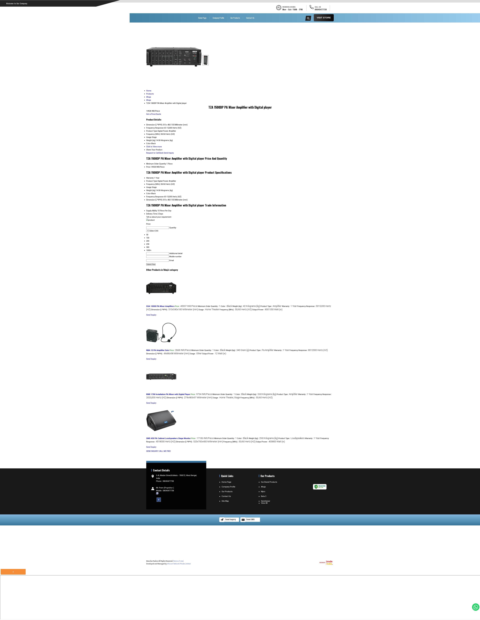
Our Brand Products (269, 482)
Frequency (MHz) (153, 184)
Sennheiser (265, 501)
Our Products (235, 17)
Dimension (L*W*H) (154, 200)
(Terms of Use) (178, 561)
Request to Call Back (154, 153)
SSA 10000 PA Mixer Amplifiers (160, 306)
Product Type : (270, 306)
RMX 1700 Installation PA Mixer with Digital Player (168, 394)
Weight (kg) (151, 190)
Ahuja (263, 487)
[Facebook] (159, 499)
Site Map (225, 501)
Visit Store (324, 17)
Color (148, 193)
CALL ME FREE (165, 451)
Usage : (208, 309)
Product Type (151, 181)
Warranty (150, 178)
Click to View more (154, 146)
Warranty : (289, 306)
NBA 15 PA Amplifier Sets (157, 350)
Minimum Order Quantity (156, 164)
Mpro (263, 491)
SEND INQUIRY (152, 451)
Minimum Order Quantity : (209, 306)
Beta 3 (263, 496)
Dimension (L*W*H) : (174, 309)
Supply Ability (151, 211)
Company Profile (218, 17)
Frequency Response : (309, 350)
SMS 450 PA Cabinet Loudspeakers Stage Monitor (168, 438)
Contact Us (250, 17)
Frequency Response (155, 197)
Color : (226, 306)
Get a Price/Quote (153, 114)
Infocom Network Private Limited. (179, 564)
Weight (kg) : (246, 306)
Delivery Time (151, 214)
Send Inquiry (169, 153)
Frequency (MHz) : (236, 309)
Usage (148, 187)
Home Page (202, 17)
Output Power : (267, 309)
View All (264, 503)
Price (148, 167)
